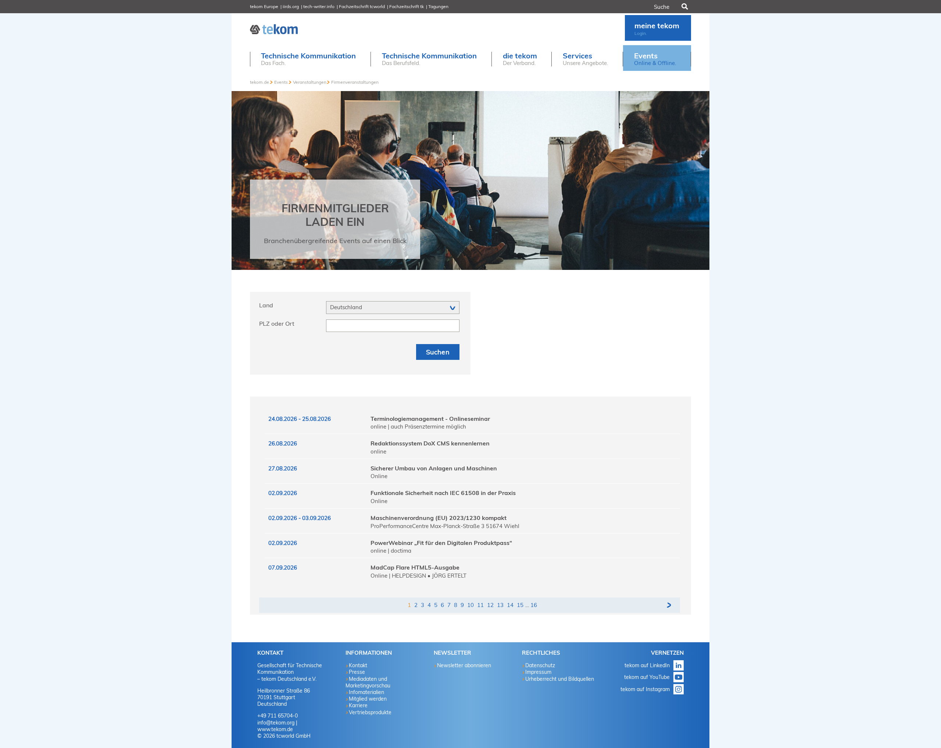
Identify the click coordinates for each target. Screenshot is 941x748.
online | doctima (391, 550)
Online (379, 476)
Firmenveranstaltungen (355, 82)
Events (281, 82)
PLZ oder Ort (276, 323)
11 (480, 604)
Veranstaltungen (309, 82)
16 (533, 604)
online (378, 451)
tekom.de (259, 82)
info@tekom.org (275, 722)
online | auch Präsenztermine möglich (418, 426)
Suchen (684, 7)
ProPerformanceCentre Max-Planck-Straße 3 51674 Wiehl (445, 526)
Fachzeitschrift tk (406, 6)
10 (470, 604)
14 (510, 604)
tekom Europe (264, 6)
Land (266, 305)
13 (500, 604)
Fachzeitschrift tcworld (362, 6)
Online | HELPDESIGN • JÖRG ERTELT (418, 575)
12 (490, 604)
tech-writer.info (318, 6)
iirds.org (291, 6)
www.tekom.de (275, 729)
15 (520, 604)
